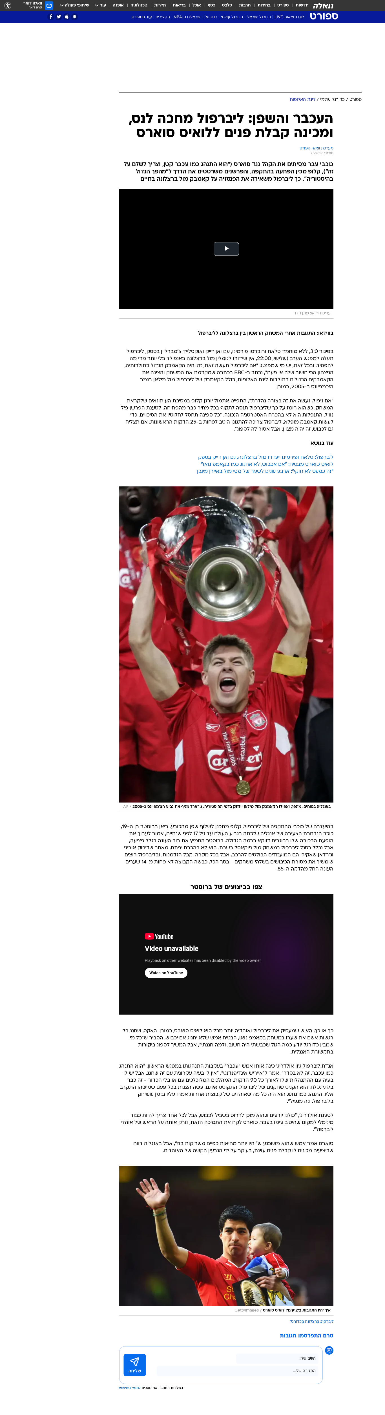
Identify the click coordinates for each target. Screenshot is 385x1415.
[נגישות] (7, 5)
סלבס (227, 5)
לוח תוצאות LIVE (289, 17)
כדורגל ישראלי (259, 17)
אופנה (118, 5)
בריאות (179, 5)
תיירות (160, 5)
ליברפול (327, 1322)
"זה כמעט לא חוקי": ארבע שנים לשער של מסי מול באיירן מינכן (265, 471)
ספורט (283, 5)
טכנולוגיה (138, 5)
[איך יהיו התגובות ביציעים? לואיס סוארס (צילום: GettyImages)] (226, 1241)
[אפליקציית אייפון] (66, 16)
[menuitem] (299, 6)
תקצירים (163, 17)
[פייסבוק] (50, 16)
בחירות (264, 5)
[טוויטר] (58, 16)
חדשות (302, 5)
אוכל (197, 5)
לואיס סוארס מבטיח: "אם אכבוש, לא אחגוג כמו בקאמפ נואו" (267, 464)
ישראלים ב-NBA (187, 17)
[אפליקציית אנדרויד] (74, 16)
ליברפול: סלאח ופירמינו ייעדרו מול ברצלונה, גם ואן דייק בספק (265, 457)
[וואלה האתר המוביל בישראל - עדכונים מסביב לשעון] (323, 5)
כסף (211, 5)
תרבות (245, 5)
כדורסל (211, 17)
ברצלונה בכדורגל (304, 1322)
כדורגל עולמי (232, 17)
